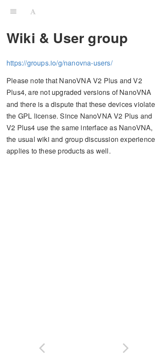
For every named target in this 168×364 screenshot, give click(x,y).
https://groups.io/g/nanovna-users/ (59, 63)
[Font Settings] (33, 11)
